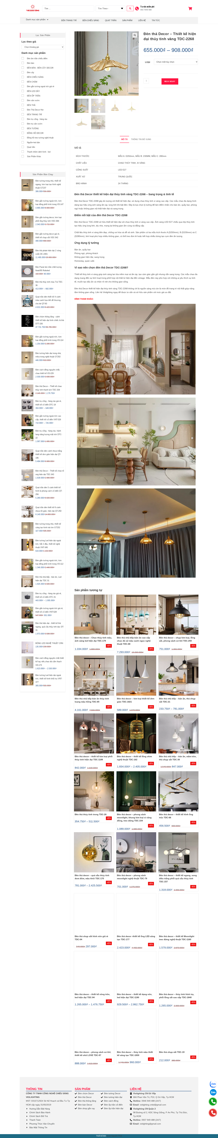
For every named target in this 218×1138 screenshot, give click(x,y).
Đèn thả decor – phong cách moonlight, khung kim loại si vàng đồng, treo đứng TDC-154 (134, 817)
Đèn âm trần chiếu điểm (37, 58)
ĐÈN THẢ (31, 105)
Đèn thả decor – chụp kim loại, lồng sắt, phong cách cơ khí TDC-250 (177, 639)
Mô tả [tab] (124, 139)
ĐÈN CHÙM (32, 82)
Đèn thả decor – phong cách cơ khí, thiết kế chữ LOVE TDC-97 (93, 1053)
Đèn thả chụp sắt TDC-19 (171, 1052)
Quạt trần (31, 147)
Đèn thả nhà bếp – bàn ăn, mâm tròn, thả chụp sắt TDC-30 (177, 758)
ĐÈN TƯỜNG (33, 128)
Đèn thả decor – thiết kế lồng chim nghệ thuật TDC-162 (134, 758)
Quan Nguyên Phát (114, 1136)
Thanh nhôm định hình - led (38, 152)
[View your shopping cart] (190, 8)
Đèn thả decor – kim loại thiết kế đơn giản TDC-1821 (135, 700)
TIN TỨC (156, 20)
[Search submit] (130, 8)
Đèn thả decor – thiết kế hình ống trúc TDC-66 (176, 816)
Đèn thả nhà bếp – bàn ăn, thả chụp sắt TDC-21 (177, 700)
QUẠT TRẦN (110, 20)
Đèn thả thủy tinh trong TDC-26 (90, 814)
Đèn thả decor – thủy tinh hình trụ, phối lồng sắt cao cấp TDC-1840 (176, 996)
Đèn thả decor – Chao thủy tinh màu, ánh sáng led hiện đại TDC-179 (93, 639)
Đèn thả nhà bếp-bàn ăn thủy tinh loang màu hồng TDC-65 (92, 700)
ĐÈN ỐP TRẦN (33, 96)
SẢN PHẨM (127, 20)
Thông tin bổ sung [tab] (141, 139)
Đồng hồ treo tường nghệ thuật (40, 138)
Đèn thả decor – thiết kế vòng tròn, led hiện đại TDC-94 (92, 996)
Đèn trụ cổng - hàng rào (37, 119)
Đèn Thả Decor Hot (35, 110)
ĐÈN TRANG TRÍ (34, 114)
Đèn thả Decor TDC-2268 (86, 201)
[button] (134, 35)
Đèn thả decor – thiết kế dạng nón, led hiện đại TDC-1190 (134, 996)
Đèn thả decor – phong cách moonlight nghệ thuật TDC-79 (132, 877)
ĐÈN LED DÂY (33, 91)
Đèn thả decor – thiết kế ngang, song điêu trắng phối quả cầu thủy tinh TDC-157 (178, 878)
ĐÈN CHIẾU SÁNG (90, 20)
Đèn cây (30, 72)
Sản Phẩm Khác (34, 156)
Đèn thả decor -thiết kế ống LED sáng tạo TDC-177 (136, 938)
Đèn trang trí (69, 20)
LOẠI (147, 62)
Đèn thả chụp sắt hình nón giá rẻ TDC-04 (91, 938)
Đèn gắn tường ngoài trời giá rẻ (40, 86)
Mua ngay (169, 81)
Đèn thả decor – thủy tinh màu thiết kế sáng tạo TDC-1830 (135, 1053)
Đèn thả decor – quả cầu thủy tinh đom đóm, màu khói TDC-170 (92, 877)
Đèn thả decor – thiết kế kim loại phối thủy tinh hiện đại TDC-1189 (94, 758)
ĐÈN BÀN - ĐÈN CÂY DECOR (40, 68)
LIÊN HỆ (142, 20)
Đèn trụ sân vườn (34, 124)
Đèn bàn (30, 63)
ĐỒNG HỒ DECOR (35, 133)
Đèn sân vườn (33, 100)
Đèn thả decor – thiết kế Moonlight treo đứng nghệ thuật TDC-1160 (176, 938)
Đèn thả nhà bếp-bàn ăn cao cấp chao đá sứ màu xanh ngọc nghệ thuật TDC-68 (134, 640)
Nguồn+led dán (33, 142)
